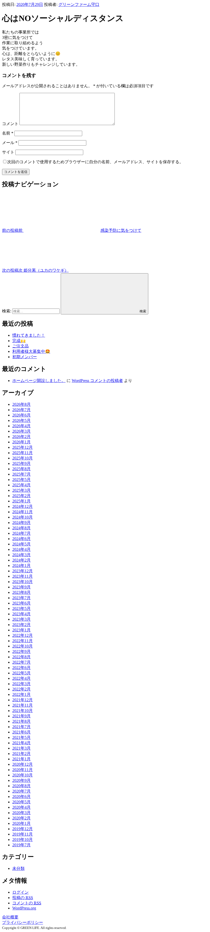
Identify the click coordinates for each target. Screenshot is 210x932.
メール (9, 142)
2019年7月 (21, 845)
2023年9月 (21, 587)
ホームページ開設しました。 (39, 380)
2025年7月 (21, 474)
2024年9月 (21, 522)
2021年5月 (21, 737)
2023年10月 (22, 581)
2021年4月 (21, 743)
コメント (10, 124)
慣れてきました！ (28, 335)
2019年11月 (22, 834)
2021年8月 (21, 721)
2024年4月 (21, 549)
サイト (8, 152)
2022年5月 (21, 673)
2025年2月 (21, 496)
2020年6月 (21, 796)
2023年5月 (21, 608)
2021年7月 (21, 727)
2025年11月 (22, 453)
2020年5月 (21, 802)
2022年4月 (21, 678)
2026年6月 (21, 415)
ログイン (20, 892)
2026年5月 (21, 420)
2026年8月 (21, 404)
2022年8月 (21, 657)
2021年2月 (21, 753)
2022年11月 (22, 641)
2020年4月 (21, 807)
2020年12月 (22, 764)
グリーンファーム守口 (78, 4)
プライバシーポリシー (22, 922)
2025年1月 (21, 501)
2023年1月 (21, 630)
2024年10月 (22, 517)
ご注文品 (20, 346)
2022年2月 (21, 689)
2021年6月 (21, 732)
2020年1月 (21, 823)
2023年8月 (21, 592)
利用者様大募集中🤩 (31, 351)
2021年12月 (22, 700)
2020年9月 (21, 780)
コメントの (26, 903)
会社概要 (10, 917)
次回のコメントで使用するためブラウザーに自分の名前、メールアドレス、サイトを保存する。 (95, 162)
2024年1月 (21, 565)
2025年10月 (22, 458)
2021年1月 (21, 759)
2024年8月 (21, 528)
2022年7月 (21, 662)
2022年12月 (22, 635)
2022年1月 (21, 694)
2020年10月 (22, 775)
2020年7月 (21, 791)
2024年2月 (21, 560)
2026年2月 (21, 436)
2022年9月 (21, 651)
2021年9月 (21, 716)
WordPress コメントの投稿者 (97, 380)
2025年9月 (21, 463)
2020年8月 (21, 786)
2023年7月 (21, 598)
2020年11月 (22, 769)
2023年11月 (22, 576)
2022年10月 (22, 646)
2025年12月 (22, 447)
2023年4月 (21, 614)
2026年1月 (21, 442)
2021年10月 (22, 710)
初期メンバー (24, 357)
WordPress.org (24, 908)
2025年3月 (21, 490)
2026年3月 (21, 431)
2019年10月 (22, 839)
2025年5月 (21, 479)
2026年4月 (21, 426)
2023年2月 (21, 624)
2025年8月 (21, 469)
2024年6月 (21, 538)
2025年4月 (21, 485)
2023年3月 (21, 619)
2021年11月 (22, 705)
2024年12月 (22, 506)
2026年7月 (21, 410)
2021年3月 (21, 748)
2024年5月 (21, 544)
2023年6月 (21, 603)
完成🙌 (19, 340)
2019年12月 (22, 829)
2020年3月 (21, 812)
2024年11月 (22, 512)
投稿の (22, 897)
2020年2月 (21, 818)
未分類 (18, 868)
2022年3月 (21, 684)
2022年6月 (21, 667)
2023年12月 (22, 571)
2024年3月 (21, 555)
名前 (7, 133)
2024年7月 (21, 533)
